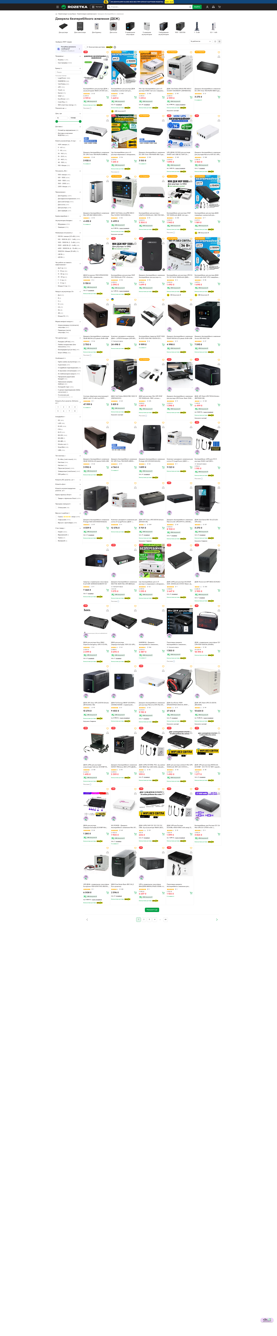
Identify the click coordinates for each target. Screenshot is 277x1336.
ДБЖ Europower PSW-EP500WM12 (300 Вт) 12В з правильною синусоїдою (95, 277)
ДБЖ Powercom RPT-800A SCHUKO (207, 582)
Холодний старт (66, 387)
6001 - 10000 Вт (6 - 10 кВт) (69, 248)
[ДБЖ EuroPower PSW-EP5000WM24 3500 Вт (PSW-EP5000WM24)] (180, 681)
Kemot (62, 93)
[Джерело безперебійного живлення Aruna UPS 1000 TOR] (208, 315)
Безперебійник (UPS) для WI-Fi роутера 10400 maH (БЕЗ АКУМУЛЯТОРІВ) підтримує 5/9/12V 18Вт (207, 460)
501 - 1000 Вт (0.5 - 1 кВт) (69, 239)
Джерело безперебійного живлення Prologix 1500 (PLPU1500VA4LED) (96, 521)
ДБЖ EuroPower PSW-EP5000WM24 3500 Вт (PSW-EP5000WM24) (177, 704)
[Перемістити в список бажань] (107, 52)
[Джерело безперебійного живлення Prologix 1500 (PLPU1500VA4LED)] (96, 498)
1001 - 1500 (64, 180)
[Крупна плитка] (215, 41)
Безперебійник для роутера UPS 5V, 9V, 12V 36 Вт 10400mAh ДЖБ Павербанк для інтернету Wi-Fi (179, 277)
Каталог (99, 7)
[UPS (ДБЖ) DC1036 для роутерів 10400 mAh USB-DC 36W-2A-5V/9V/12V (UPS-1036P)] (180, 131)
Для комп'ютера (65, 201)
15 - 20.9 (62, 156)
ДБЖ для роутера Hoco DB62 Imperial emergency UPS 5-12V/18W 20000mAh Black (95, 644)
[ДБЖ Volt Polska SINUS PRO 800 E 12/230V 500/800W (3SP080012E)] (180, 67)
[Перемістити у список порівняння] (107, 56)
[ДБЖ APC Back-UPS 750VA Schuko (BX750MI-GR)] (208, 375)
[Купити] (107, 97)
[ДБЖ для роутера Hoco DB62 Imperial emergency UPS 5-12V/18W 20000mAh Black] (96, 621)
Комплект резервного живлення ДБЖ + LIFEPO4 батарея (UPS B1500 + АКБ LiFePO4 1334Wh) (124, 338)
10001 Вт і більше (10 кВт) (68, 251)
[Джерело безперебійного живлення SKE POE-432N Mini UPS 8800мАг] (124, 561)
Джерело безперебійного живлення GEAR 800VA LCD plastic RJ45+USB (96, 337)
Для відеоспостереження (69, 198)
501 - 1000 (63, 177)
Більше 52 (63, 316)
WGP (61, 96)
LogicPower (64, 78)
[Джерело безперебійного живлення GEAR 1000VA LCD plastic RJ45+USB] (96, 438)
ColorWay (62, 102)
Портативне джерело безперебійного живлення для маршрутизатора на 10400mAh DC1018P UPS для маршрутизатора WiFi (179, 886)
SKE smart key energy (67, 105)
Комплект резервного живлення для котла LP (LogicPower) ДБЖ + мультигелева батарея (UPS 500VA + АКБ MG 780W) (180, 460)
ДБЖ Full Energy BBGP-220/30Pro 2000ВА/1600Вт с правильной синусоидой (123, 704)
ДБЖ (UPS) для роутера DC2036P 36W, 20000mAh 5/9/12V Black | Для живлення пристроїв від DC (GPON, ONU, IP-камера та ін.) (180, 583)
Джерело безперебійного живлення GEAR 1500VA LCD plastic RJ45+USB (180, 337)
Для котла (63, 204)
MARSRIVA (63, 81)
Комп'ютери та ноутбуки (67, 14)
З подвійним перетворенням (69, 368)
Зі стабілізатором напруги (69, 374)
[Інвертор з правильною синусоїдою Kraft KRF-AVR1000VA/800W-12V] (96, 561)
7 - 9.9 (62, 150)
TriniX (61, 90)
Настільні (63, 462)
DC (61, 420)
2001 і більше (64, 186)
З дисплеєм (64, 365)
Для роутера (64, 207)
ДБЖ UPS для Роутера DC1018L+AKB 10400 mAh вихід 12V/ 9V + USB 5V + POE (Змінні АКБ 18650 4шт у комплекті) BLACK (180, 827)
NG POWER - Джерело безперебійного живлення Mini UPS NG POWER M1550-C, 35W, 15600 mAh (123, 827)
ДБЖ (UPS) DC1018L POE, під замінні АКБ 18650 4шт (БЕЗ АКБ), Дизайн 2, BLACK (152, 766)
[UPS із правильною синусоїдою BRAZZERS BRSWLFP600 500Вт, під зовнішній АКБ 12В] (152, 863)
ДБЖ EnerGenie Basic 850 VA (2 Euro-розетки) (122, 885)
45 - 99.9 (62, 162)
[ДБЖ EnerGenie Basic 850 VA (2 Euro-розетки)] (124, 863)
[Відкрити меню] (57, 7)
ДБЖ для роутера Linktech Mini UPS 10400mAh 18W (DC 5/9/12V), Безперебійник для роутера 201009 (179, 766)
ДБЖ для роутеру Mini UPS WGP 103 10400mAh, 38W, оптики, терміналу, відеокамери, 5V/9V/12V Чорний (151, 398)
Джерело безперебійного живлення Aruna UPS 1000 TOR (207, 337)
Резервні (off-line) (66, 341)
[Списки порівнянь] (213, 7)
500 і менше (64, 174)
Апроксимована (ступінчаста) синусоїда (68, 326)
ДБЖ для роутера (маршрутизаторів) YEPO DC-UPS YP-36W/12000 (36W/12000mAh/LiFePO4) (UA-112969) (122, 644)
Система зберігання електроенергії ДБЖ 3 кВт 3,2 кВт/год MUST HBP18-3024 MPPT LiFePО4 (95, 398)
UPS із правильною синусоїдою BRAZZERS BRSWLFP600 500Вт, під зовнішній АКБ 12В (151, 886)
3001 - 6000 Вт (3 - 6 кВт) (68, 245)
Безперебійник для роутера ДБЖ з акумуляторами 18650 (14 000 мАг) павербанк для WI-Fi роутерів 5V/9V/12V (95, 90)
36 (60, 310)
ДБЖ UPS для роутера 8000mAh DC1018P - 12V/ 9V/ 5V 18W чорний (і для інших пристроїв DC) (208, 766)
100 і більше (64, 165)
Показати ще (59, 108)
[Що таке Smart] (115, 47)
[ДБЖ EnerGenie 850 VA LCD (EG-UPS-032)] (208, 498)
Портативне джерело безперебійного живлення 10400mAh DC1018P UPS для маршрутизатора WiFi (177, 644)
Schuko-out (63, 444)
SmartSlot (63, 447)
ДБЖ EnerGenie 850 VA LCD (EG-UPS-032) (206, 521)
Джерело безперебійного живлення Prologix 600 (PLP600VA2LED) (152, 460)
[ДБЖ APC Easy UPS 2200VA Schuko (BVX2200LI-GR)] (96, 681)
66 (165, 919)
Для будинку (65, 195)
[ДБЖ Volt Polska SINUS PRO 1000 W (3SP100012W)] (124, 375)
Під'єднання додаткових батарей (66, 378)
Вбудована (64, 224)
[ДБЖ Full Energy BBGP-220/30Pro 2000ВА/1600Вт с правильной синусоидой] (124, 681)
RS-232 (62, 435)
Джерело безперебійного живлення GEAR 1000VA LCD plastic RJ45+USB (96, 460)
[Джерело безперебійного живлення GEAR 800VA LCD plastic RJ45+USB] (96, 315)
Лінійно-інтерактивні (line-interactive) (67, 346)
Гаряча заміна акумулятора (69, 362)
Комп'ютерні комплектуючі (87, 14)
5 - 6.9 (61, 147)
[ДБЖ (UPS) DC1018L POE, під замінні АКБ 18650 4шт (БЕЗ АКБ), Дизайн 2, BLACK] (152, 744)
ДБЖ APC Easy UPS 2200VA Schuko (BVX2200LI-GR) (96, 704)
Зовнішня (63, 227)
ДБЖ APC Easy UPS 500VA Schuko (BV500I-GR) (151, 521)
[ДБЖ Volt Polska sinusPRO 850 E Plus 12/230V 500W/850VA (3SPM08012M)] (124, 192)
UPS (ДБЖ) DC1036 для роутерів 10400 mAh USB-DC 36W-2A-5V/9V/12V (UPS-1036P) (178, 154)
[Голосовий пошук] (190, 7)
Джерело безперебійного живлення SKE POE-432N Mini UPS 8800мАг (124, 583)
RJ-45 (62, 426)
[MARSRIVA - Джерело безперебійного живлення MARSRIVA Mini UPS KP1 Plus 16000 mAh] (152, 621)
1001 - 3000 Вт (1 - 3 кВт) (69, 242)
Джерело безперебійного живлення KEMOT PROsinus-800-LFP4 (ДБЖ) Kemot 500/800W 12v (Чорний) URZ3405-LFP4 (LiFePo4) (124, 766)
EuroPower (63, 99)
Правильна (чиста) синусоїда (64, 331)
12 (60, 304)
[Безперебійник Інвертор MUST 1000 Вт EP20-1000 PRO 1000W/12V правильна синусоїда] (152, 315)
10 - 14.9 (62, 153)
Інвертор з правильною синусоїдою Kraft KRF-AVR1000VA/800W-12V (95, 583)
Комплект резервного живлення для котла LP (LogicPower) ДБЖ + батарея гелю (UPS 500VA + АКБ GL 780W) (124, 521)
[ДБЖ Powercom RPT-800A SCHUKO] (208, 561)
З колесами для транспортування (65, 396)
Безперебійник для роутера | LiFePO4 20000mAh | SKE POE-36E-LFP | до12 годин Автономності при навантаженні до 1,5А (151, 214)
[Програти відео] (163, 269)
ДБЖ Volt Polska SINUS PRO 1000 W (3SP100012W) (124, 397)
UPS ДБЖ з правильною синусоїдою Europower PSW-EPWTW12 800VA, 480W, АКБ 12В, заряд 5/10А (96, 886)
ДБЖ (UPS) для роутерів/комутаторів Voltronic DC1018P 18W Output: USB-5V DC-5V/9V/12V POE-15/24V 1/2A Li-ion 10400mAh (96, 766)
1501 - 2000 (64, 183)
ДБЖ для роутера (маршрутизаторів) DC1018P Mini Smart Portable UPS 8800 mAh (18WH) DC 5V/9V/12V (94, 827)
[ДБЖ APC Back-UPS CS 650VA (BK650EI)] (208, 681)
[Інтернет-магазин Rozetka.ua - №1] (74, 7)
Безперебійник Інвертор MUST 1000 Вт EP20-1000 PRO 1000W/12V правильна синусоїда (152, 338)
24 (60, 307)
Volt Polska (63, 84)
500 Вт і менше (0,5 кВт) (69, 236)
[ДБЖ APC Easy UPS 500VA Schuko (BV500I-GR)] (152, 498)
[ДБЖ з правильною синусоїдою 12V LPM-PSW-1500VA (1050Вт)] (208, 621)
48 (60, 313)
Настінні (62, 465)
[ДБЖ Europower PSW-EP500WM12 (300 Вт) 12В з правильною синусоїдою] (96, 254)
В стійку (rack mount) (67, 459)
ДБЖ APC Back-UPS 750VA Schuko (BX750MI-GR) (207, 397)
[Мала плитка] (219, 41)
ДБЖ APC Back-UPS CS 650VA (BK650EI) (205, 704)
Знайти (197, 7)
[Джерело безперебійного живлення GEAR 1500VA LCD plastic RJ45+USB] (180, 315)
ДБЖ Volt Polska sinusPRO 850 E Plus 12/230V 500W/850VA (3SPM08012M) (122, 214)
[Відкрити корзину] (219, 7)
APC (61, 87)
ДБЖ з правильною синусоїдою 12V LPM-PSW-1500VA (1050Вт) (207, 643)
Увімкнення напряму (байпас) (65, 383)
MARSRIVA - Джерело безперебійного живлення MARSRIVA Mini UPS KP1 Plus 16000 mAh (151, 644)
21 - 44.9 (62, 159)
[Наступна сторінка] (217, 919)
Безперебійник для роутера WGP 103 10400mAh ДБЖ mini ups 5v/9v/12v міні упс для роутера (179, 214)
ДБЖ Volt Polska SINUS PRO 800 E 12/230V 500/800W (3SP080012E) (179, 90)
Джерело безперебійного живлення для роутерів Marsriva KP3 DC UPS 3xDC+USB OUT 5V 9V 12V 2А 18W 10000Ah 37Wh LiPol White (207, 154)
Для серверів (64, 210)
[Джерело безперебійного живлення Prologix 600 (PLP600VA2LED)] (152, 438)
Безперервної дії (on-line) (68, 349)
